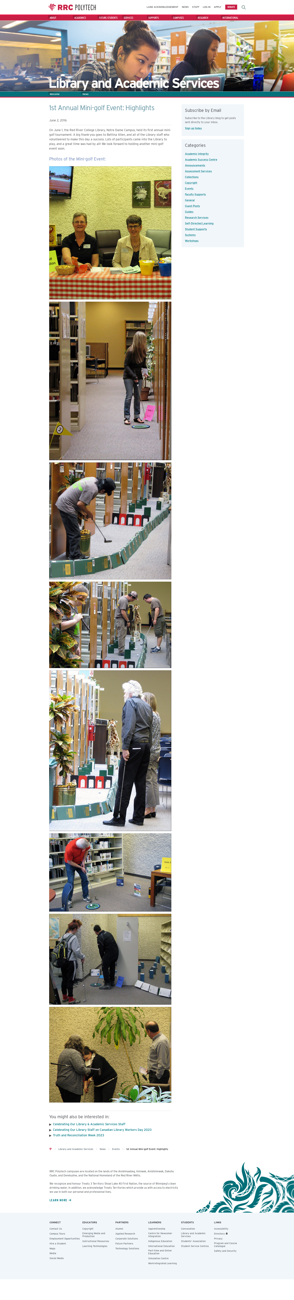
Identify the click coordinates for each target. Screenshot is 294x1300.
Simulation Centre (158, 1258)
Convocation (188, 1228)
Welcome (55, 94)
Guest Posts (192, 206)
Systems (190, 235)
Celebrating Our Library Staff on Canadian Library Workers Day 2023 (102, 1130)
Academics (80, 17)
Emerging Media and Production (93, 1235)
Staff (195, 7)
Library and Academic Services (193, 1235)
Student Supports (196, 229)
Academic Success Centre (201, 159)
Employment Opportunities (65, 1238)
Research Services (196, 217)
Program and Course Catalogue (225, 1244)
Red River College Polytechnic (72, 7)
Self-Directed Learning (199, 223)
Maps (52, 1248)
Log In (206, 7)
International (230, 17)
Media (53, 1253)
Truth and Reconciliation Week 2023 (78, 1135)
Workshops (192, 240)
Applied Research (125, 1233)
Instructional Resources (95, 1241)
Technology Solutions (127, 1248)
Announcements (195, 165)
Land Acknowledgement (162, 7)
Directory (219, 1233)
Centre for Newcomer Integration (160, 1235)
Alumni (119, 1228)
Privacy (218, 1238)
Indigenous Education (160, 1241)
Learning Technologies (94, 1246)
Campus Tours (57, 1233)
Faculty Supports (195, 194)
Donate (231, 7)
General (190, 200)
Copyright (191, 182)
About (53, 17)
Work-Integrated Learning (162, 1263)
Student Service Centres (195, 1246)
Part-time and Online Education (160, 1252)
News (185, 7)
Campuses (178, 17)
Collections (192, 177)
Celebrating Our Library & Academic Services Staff (89, 1124)
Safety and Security (225, 1251)
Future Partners (124, 1243)
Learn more (58, 1200)
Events (189, 188)
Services (128, 17)
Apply (217, 7)
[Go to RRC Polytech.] (50, 1149)
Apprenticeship (156, 1228)
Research (203, 17)
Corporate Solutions (126, 1238)
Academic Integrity (197, 154)
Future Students (108, 17)
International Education (161, 1246)
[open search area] (244, 7)
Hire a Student (58, 1243)
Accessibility (221, 1228)
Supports (153, 17)
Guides (189, 211)
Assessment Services (198, 171)
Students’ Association (193, 1241)
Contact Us (56, 1228)
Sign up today (193, 128)
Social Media (57, 1258)
